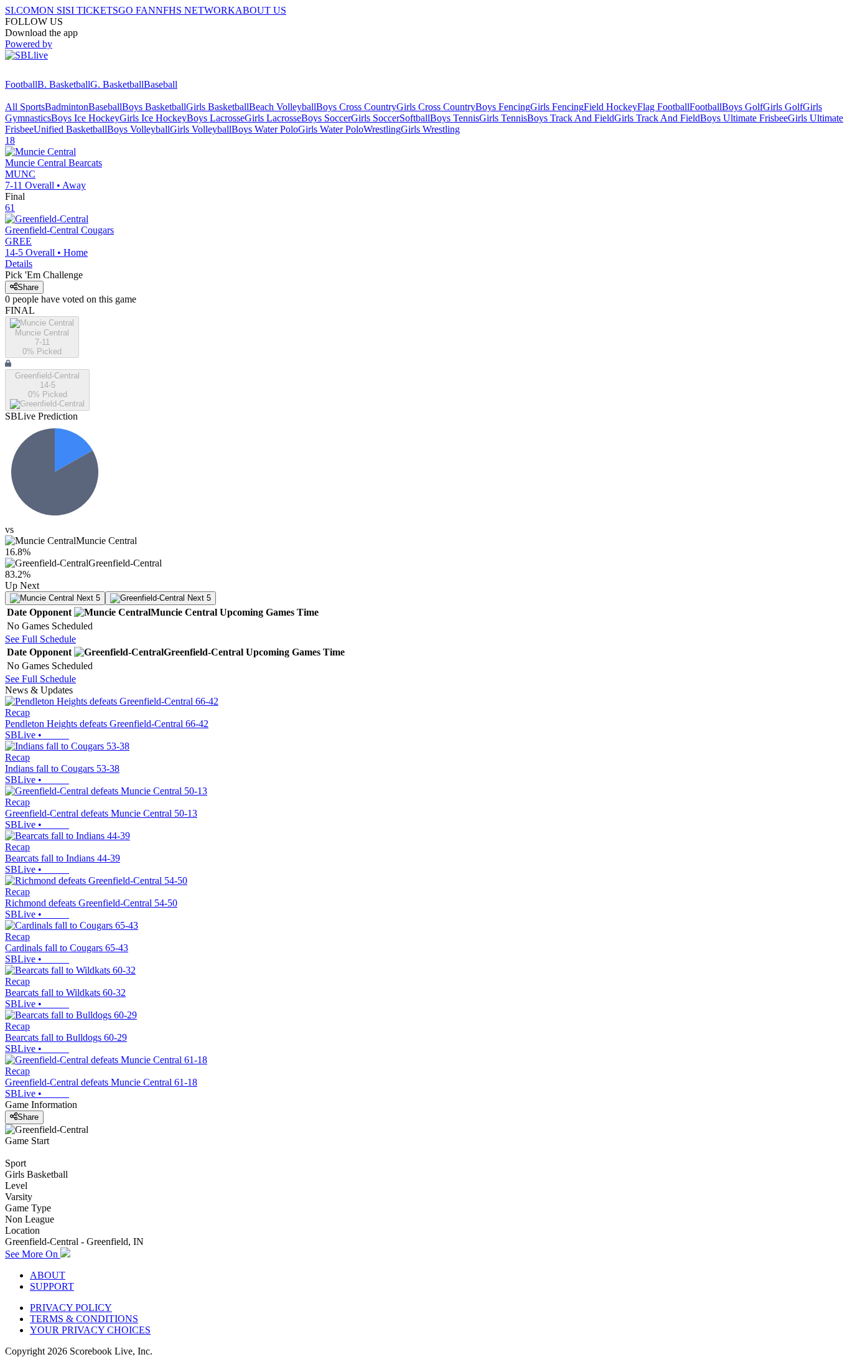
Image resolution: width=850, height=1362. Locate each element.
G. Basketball (117, 84)
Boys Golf (742, 106)
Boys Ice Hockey (85, 118)
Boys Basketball (154, 106)
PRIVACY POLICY (71, 1307)
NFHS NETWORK (195, 10)
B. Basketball (63, 84)
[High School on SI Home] (53, 73)
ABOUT (47, 1275)
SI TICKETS (91, 10)
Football (21, 84)
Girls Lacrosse (273, 118)
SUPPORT (52, 1286)
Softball (414, 118)
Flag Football (663, 106)
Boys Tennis (454, 118)
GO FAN (137, 10)
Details (18, 263)
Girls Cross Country (435, 106)
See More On (32, 1254)
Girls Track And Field (657, 118)
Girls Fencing (557, 106)
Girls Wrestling (430, 129)
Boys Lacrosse (216, 118)
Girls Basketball (217, 106)
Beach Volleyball (282, 106)
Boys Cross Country (356, 106)
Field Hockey (610, 106)
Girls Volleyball (200, 129)
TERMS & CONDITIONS (84, 1318)
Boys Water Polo (264, 129)
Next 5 (87, 598)
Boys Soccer (326, 118)
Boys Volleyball (138, 129)
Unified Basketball (70, 129)
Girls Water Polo (330, 129)
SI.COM (22, 10)
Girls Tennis (503, 118)
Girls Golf (783, 106)
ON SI (52, 10)
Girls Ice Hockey (153, 118)
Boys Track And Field (570, 118)
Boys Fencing (502, 106)
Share (28, 287)
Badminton (66, 106)
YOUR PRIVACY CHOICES (90, 1330)
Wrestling (382, 129)
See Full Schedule (40, 639)
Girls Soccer (375, 118)
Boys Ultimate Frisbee (744, 118)
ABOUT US (260, 10)
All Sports (25, 106)
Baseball (160, 84)
